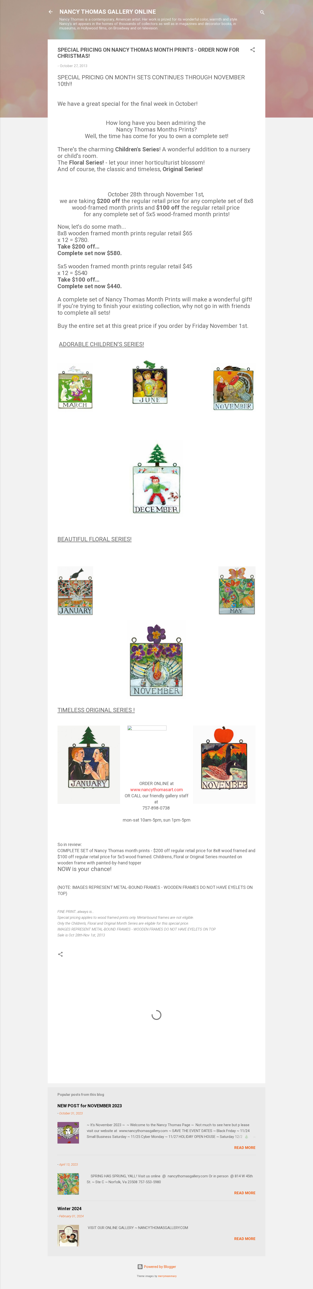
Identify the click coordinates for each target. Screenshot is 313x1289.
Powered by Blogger (159, 1267)
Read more (245, 1148)
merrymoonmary (167, 1276)
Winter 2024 (69, 1208)
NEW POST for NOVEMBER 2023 (89, 1105)
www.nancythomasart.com (156, 789)
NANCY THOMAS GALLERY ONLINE (107, 11)
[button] (253, 50)
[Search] (262, 13)
